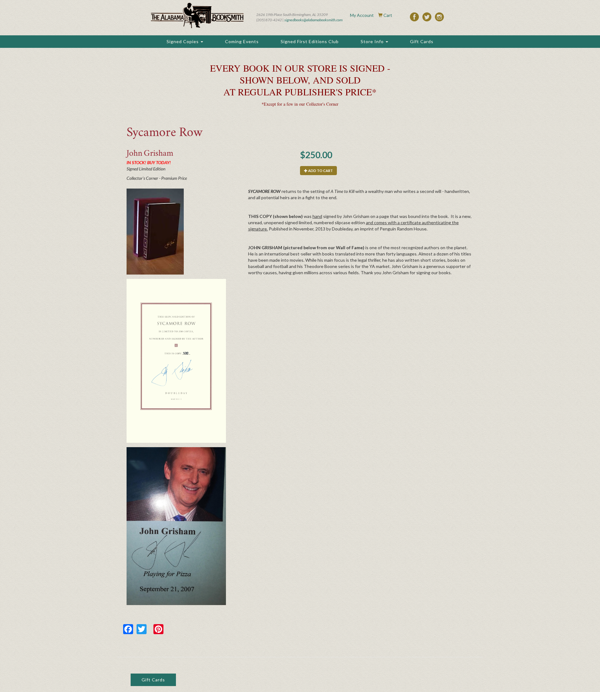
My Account (362, 15)
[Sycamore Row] (176, 232)
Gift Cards (421, 41)
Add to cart (320, 171)
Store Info (373, 41)
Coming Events (242, 41)
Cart (387, 15)
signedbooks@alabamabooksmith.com (313, 20)
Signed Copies (183, 41)
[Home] (197, 15)
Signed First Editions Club (310, 41)
